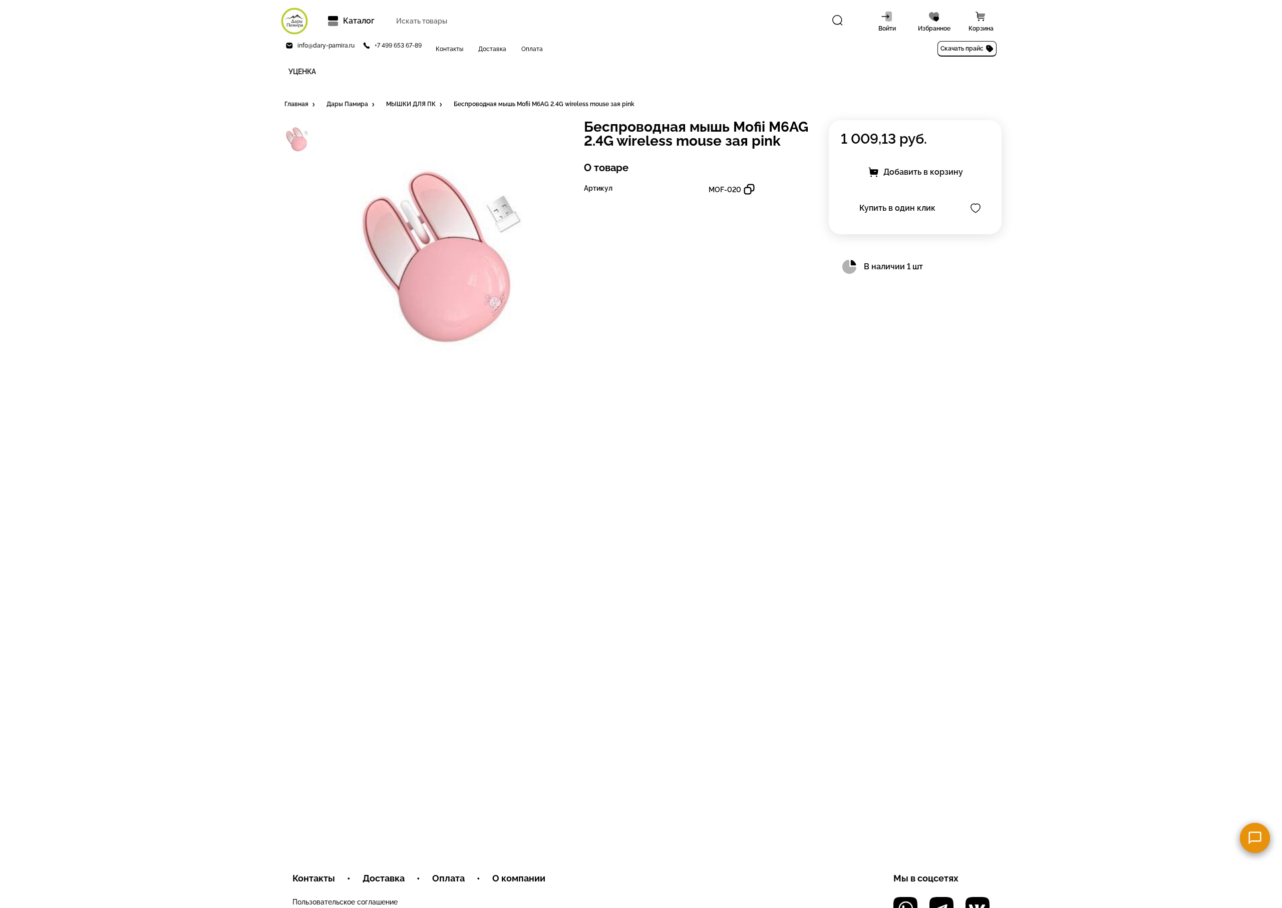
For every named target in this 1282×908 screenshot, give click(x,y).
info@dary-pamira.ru (326, 45)
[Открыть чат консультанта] (1255, 838)
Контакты (449, 49)
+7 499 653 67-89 (398, 45)
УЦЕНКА (302, 72)
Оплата (532, 49)
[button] (300, 104)
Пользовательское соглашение (345, 902)
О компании (518, 878)
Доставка (492, 49)
